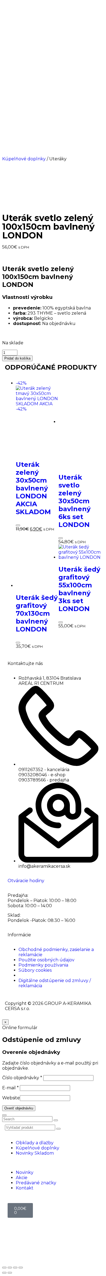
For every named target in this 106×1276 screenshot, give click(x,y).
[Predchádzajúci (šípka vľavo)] (4, 1273)
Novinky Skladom (35, 1153)
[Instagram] (26, 120)
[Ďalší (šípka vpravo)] (10, 1273)
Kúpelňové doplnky (24, 158)
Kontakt (24, 1188)
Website (11, 1097)
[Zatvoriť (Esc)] (20, 1267)
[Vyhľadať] (58, 1129)
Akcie (21, 1177)
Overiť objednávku (18, 1108)
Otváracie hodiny (26, 880)
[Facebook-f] (11, 120)
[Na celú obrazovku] (10, 1267)
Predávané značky (36, 1182)
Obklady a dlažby (35, 1142)
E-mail (10, 1087)
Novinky (24, 1172)
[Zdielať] (15, 1267)
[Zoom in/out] (4, 1267)
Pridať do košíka (17, 358)
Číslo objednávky (22, 1077)
